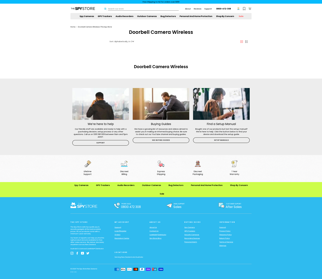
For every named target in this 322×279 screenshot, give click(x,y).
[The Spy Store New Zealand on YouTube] (82, 253)
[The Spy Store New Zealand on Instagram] (71, 253)
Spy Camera (189, 227)
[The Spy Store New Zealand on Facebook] (77, 253)
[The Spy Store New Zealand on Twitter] (87, 253)
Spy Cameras (87, 16)
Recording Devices (192, 238)
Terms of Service (226, 242)
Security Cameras (191, 235)
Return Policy (224, 238)
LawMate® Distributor (158, 235)
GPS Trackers (105, 16)
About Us (153, 227)
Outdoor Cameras (147, 16)
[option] (100, 117)
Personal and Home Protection (196, 16)
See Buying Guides (161, 140)
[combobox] (143, 9)
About (188, 8)
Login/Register (120, 231)
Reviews (197, 8)
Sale (241, 16)
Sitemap (222, 246)
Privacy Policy (224, 231)
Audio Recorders (124, 16)
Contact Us (154, 231)
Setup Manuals (221, 140)
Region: (73, 272)
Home (72, 27)
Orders (117, 235)
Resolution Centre (122, 238)
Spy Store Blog (155, 238)
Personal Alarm (190, 242)
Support (208, 8)
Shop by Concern (225, 16)
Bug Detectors (168, 16)
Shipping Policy (225, 235)
